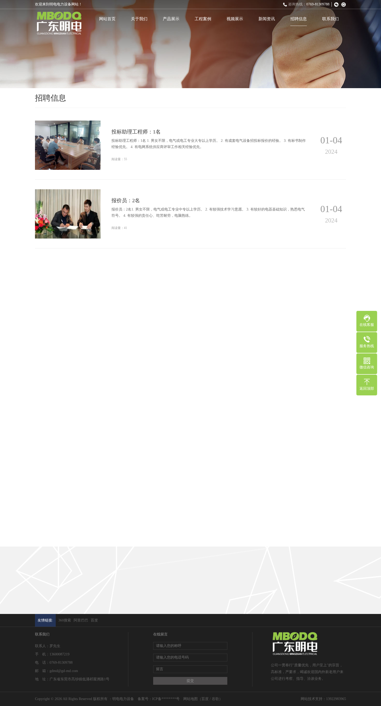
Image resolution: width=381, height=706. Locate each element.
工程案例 (203, 19)
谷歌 (215, 699)
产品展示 (171, 19)
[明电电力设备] (59, 23)
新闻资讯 (266, 19)
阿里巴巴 (81, 620)
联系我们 (330, 19)
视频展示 (235, 19)
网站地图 (190, 699)
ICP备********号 (166, 699)
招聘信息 (298, 19)
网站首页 (107, 19)
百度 (94, 620)
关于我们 (139, 19)
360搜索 (64, 620)
